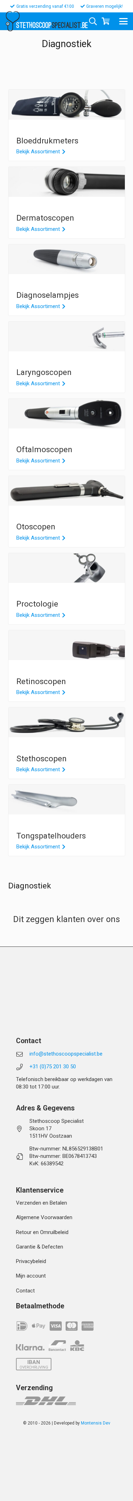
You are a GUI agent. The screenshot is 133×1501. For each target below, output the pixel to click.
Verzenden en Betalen (41, 1203)
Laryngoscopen (44, 372)
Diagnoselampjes (47, 295)
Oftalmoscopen (44, 449)
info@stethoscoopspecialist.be (65, 1054)
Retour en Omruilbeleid (42, 1232)
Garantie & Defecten (39, 1247)
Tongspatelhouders (51, 835)
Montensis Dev (95, 1423)
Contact (25, 1290)
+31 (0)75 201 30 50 (52, 1066)
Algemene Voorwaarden (44, 1217)
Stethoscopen (41, 758)
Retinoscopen (41, 681)
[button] (123, 21)
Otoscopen (35, 526)
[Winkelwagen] (105, 21)
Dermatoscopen (45, 217)
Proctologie (37, 603)
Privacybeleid (31, 1261)
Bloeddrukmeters (47, 140)
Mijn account (31, 1276)
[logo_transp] (12, 21)
